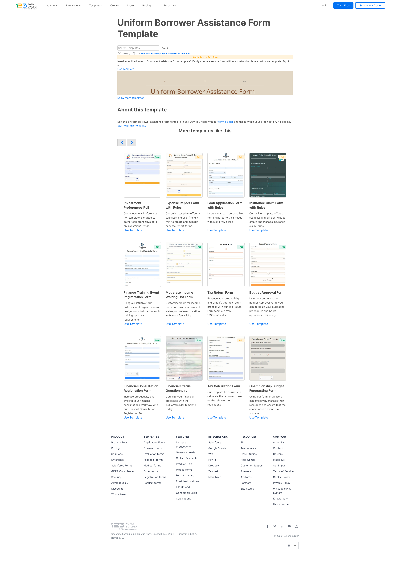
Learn (130, 5)
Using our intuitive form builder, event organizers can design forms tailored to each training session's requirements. (142, 311)
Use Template (125, 69)
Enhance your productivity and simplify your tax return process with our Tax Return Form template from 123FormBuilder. (224, 307)
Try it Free (343, 5)
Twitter (274, 526)
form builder (225, 121)
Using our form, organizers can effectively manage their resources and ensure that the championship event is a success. (267, 405)
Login (324, 5)
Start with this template (131, 125)
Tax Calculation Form (223, 386)
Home (125, 53)
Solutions (51, 5)
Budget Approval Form (266, 292)
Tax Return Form (220, 292)
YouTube (289, 526)
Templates (95, 5)
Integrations (73, 5)
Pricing (146, 5)
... (137, 53)
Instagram (296, 526)
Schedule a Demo (370, 5)
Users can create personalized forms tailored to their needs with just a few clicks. (225, 217)
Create (114, 5)
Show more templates (130, 97)
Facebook (267, 526)
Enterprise (170, 5)
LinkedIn (281, 526)
